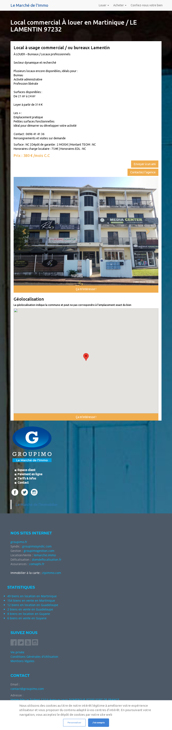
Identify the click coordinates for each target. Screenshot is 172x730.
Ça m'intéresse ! (86, 289)
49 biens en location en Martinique (32, 596)
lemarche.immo (45, 555)
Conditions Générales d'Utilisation (34, 657)
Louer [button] (103, 5)
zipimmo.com (51, 573)
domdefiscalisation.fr (46, 560)
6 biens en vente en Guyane (27, 618)
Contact (23, 482)
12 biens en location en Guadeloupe (32, 605)
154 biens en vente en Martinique (31, 600)
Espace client (26, 470)
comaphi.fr (36, 564)
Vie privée (17, 652)
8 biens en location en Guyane (28, 614)
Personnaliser (74, 722)
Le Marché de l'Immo (29, 5)
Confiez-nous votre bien (147, 5)
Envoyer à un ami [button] (145, 164)
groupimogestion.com (39, 551)
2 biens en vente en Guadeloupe (30, 609)
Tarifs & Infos (26, 478)
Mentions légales (22, 661)
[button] (24, 231)
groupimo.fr (18, 542)
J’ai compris (99, 722)
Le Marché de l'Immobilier (37, 504)
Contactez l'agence (143, 172)
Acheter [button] (118, 5)
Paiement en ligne (29, 474)
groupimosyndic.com (37, 546)
